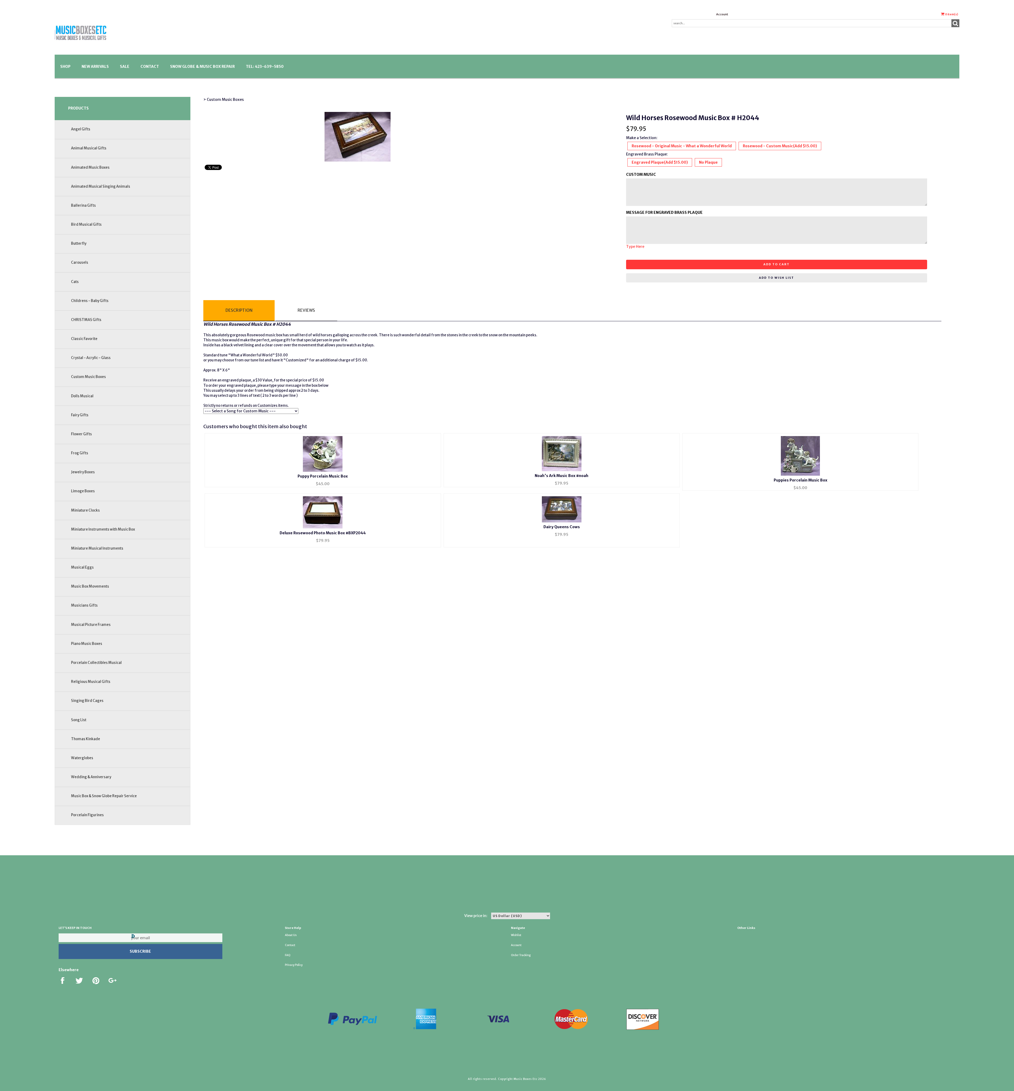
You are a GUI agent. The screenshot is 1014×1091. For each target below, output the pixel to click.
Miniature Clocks (85, 510)
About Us (291, 935)
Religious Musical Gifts (90, 681)
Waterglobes (82, 758)
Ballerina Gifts (83, 205)
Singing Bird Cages (87, 700)
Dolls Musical (82, 396)
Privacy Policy (294, 965)
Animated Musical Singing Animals (100, 186)
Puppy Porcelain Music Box (323, 476)
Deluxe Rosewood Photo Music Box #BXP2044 (323, 533)
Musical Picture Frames (91, 624)
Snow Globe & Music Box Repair (202, 66)
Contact (149, 66)
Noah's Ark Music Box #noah (561, 475)
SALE (124, 66)
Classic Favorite (84, 339)
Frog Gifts (79, 453)
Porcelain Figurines (87, 815)
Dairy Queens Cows (561, 527)
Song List (78, 720)
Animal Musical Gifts (88, 148)
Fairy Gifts (79, 415)
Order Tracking (521, 955)
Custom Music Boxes (88, 377)
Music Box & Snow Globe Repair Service (104, 796)
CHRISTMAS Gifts (86, 320)
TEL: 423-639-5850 (265, 66)
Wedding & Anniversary (91, 777)
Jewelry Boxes (83, 472)
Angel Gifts (80, 129)
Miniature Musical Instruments (97, 548)
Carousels (79, 262)
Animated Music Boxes (90, 167)
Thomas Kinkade (85, 739)
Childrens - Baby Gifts (90, 301)
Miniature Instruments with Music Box (103, 529)
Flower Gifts (81, 434)
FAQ (287, 955)
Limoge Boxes (83, 491)
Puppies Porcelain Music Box (800, 480)
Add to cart (776, 264)
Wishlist (516, 935)
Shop (65, 66)
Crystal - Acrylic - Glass (91, 358)
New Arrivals (95, 66)
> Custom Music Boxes (223, 99)
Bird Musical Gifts (86, 224)
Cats (75, 282)
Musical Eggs (82, 567)
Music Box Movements (90, 586)
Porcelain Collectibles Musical (96, 662)
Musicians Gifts (84, 605)
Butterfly (78, 243)
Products (78, 108)
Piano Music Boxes (86, 643)
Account (722, 14)
